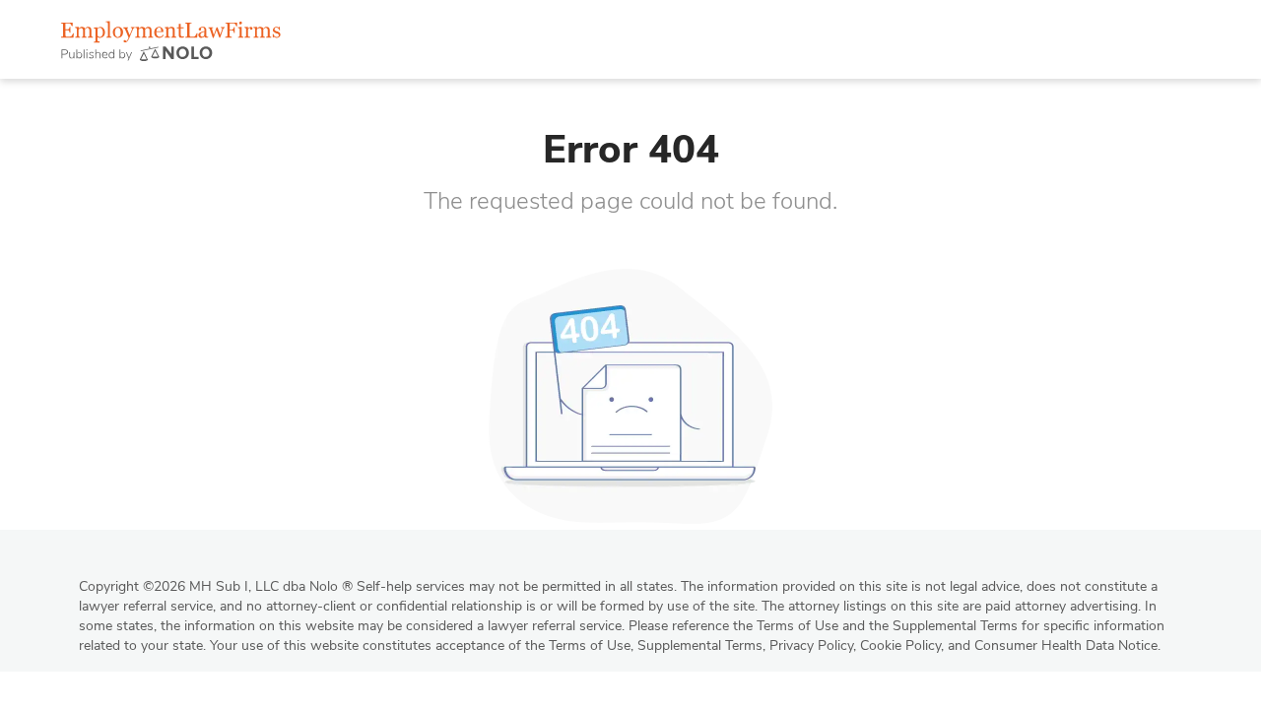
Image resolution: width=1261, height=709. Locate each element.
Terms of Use (589, 645)
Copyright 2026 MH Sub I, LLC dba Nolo (216, 586)
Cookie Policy (900, 645)
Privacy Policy (811, 645)
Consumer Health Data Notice (1066, 645)
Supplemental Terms (700, 645)
